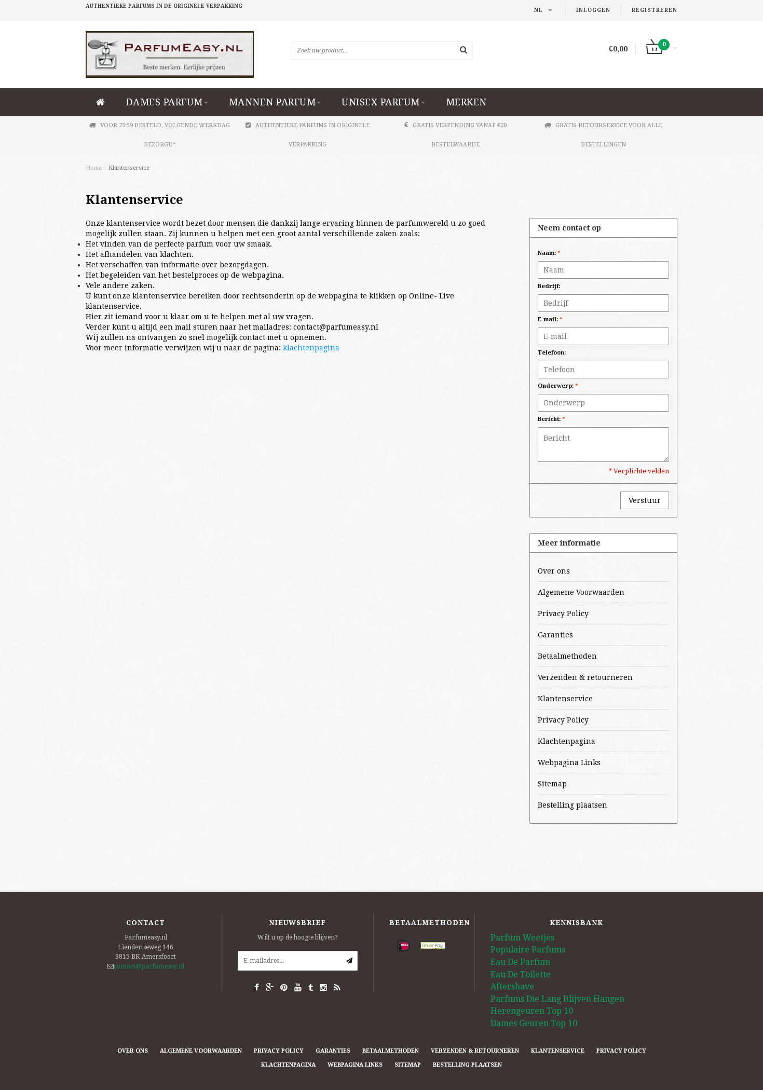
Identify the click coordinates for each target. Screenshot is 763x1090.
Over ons (554, 571)
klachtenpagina (311, 348)
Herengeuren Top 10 (532, 1011)
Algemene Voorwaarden (581, 592)
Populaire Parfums (528, 950)
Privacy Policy (563, 613)
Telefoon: (552, 352)
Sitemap (552, 784)
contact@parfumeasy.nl (149, 966)
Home (94, 168)
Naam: (549, 253)
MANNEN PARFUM (272, 102)
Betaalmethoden (567, 656)
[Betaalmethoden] (404, 946)
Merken (466, 102)
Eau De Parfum (520, 962)
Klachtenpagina (566, 741)
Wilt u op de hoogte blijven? (297, 937)
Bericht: (551, 419)
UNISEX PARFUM (381, 102)
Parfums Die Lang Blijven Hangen (557, 999)
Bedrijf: (549, 286)
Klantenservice (128, 168)
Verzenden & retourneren (585, 677)
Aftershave (512, 986)
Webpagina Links (569, 762)
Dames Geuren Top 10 (534, 1023)
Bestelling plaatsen (572, 805)
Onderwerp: (558, 386)
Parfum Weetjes (522, 938)
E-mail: (550, 319)
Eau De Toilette (521, 974)
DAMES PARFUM (164, 102)
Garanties (555, 635)
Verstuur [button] (645, 500)
